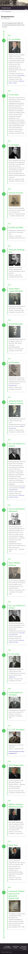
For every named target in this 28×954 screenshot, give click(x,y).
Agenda (15, 947)
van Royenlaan (21, 75)
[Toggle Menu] (26, 10)
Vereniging (7, 946)
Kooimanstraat (13, 385)
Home (2, 11)
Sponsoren (23, 946)
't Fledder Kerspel (6, 8)
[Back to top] (24, 950)
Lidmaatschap (15, 946)
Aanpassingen (23, 947)
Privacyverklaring (7, 947)
